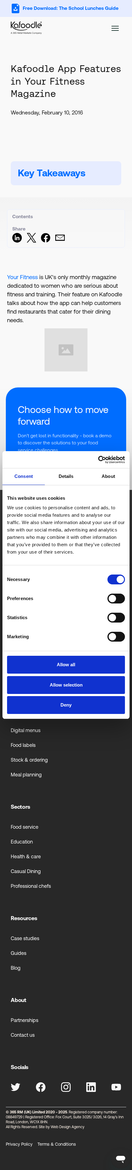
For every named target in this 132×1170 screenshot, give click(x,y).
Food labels (23, 745)
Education (22, 841)
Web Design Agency (67, 1127)
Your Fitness (22, 277)
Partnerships (24, 1020)
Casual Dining (26, 871)
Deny (66, 704)
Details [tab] (66, 476)
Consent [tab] (23, 476)
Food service (24, 827)
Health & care (26, 856)
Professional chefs (31, 886)
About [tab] (108, 476)
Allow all (66, 664)
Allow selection (66, 684)
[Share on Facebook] (45, 241)
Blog (16, 968)
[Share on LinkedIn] (17, 241)
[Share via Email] (60, 241)
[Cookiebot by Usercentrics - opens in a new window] (98, 459)
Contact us (23, 1035)
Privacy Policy (19, 1144)
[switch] (116, 598)
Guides (18, 953)
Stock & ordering (29, 760)
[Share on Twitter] (31, 241)
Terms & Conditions (56, 1144)
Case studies (25, 938)
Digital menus (26, 730)
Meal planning (26, 774)
